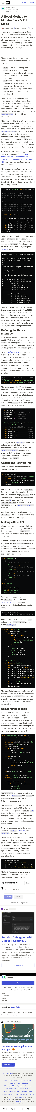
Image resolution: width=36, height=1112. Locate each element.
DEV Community (8, 1073)
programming (7, 28)
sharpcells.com (22, 12)
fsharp (23, 28)
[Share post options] (33, 1109)
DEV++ (23, 1080)
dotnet (30, 28)
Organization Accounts (24, 1086)
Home (5, 1080)
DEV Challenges (14, 1080)
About (20, 1089)
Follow (18, 983)
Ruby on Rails (19, 1101)
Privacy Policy (19, 1094)
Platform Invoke (13, 352)
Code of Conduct (12, 903)
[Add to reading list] (20, 1109)
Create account (28, 3)
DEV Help (25, 1083)
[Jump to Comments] (13, 1109)
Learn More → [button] (8, 1065)
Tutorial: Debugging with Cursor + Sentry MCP (17, 939)
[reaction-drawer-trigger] (4, 1109)
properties (18, 831)
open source (20, 1097)
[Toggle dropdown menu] (33, 909)
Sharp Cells (10, 8)
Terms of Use (30, 1094)
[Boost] (27, 1109)
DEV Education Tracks (13, 1083)
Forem (10, 1097)
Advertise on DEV (9, 1086)
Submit (8, 897)
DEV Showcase (11, 1089)
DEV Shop (24, 1091)
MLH (30, 1091)
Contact (25, 1089)
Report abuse (25, 903)
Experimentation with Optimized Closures (16, 1013)
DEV (10, 1099)
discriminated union (9, 602)
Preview (18, 897)
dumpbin (4, 249)
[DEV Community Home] (7, 3)
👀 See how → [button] (18, 965)
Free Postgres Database (11, 1091)
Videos (29, 1080)
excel (16, 28)
